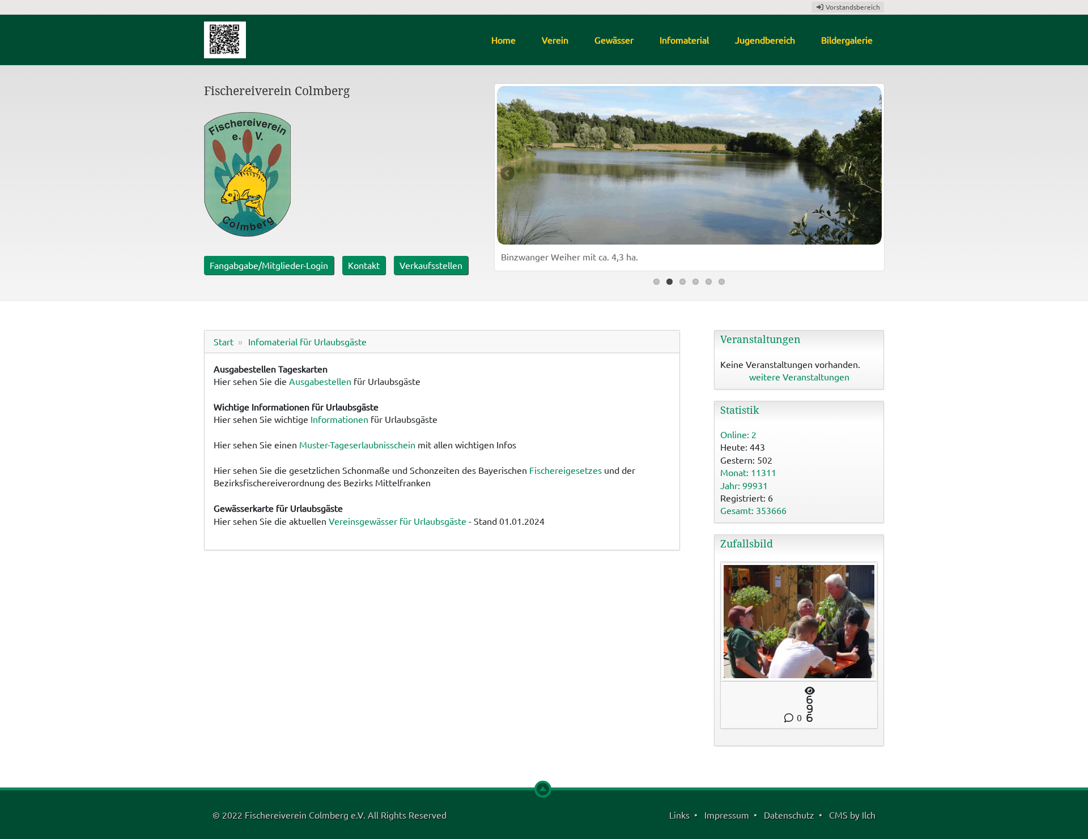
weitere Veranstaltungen (799, 376)
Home (503, 39)
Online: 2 (738, 434)
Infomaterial (684, 39)
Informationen (339, 419)
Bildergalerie (847, 39)
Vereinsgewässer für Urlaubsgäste (397, 520)
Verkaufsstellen (431, 265)
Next (870, 174)
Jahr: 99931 (744, 485)
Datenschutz (789, 814)
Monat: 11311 (748, 472)
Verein (555, 39)
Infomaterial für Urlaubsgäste (307, 341)
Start (223, 341)
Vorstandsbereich (852, 6)
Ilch (869, 814)
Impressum (726, 814)
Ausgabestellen (320, 381)
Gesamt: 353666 (753, 510)
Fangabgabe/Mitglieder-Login (269, 265)
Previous (508, 174)
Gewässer (614, 39)
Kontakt (364, 265)
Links (679, 814)
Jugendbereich (765, 39)
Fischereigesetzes (565, 470)
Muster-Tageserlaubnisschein (357, 444)
